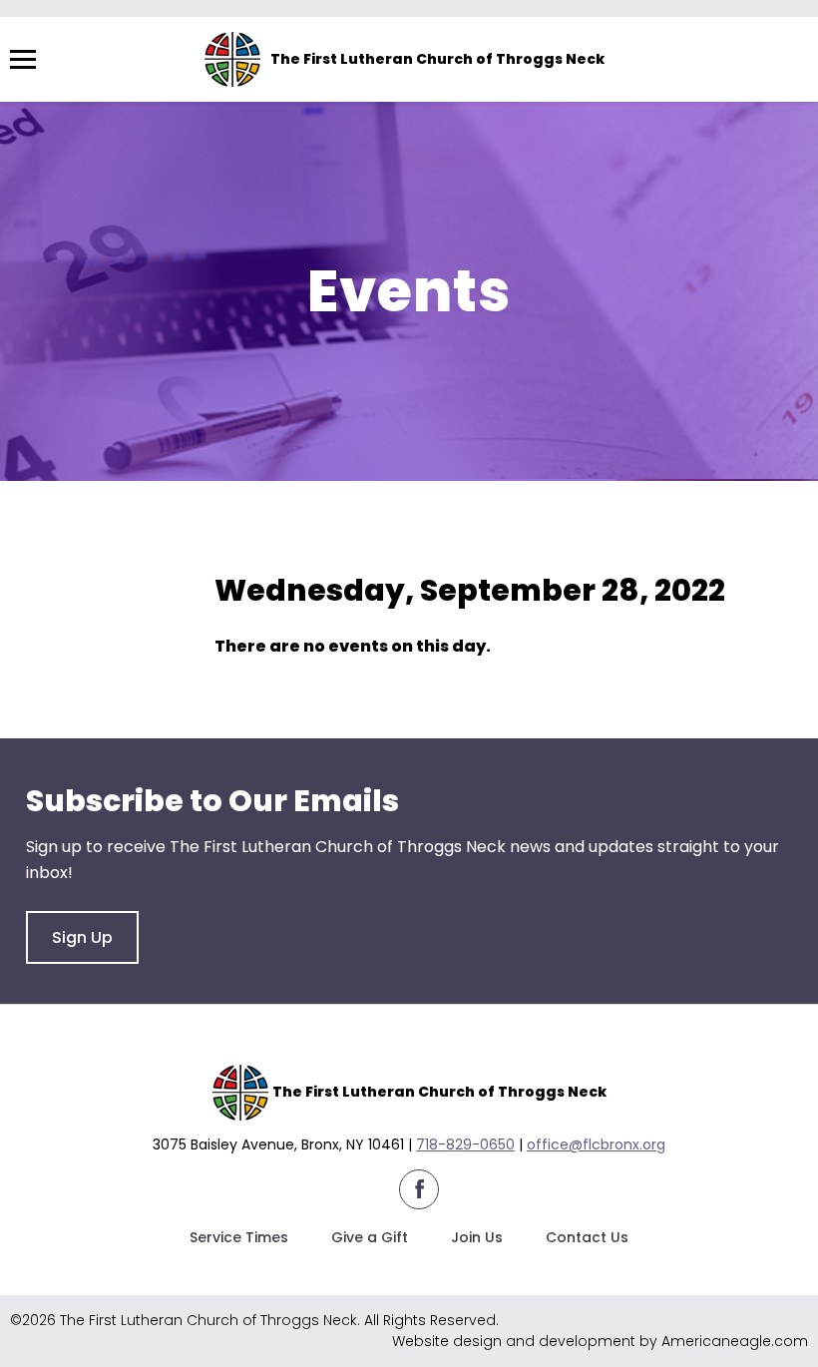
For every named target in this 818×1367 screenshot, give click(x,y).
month (447, 540)
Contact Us (587, 1237)
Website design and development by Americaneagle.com (600, 1341)
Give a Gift (369, 1237)
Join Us (477, 1237)
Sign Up (82, 937)
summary (345, 540)
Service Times (239, 1237)
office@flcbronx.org (596, 1144)
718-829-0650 (465, 1144)
